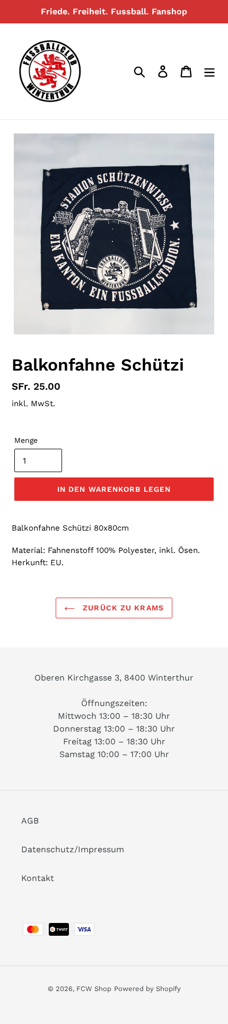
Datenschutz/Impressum (72, 849)
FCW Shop (93, 989)
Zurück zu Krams (122, 607)
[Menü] (209, 71)
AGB (30, 821)
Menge (26, 440)
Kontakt (37, 878)
